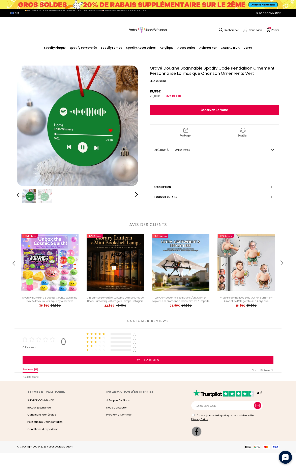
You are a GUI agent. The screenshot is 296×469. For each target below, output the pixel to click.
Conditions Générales (41, 415)
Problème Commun (119, 415)
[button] (228, 30)
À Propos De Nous (118, 400)
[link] (141, 47)
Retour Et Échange (39, 407)
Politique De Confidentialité (45, 422)
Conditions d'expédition (42, 429)
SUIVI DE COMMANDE (268, 13)
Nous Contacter (116, 407)
